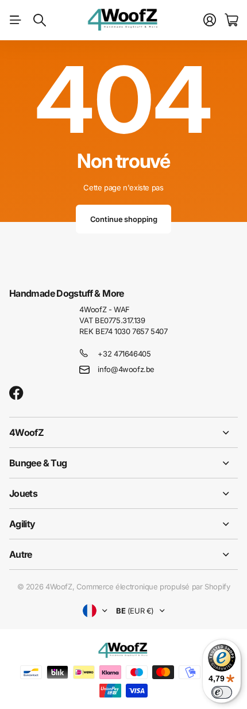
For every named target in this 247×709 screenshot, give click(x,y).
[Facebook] (16, 393)
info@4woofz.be (126, 369)
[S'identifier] (209, 20)
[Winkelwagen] (231, 20)
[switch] (221, 692)
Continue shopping (123, 219)
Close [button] (123, 432)
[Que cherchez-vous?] (39, 20)
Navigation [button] (15, 20)
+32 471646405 (124, 353)
